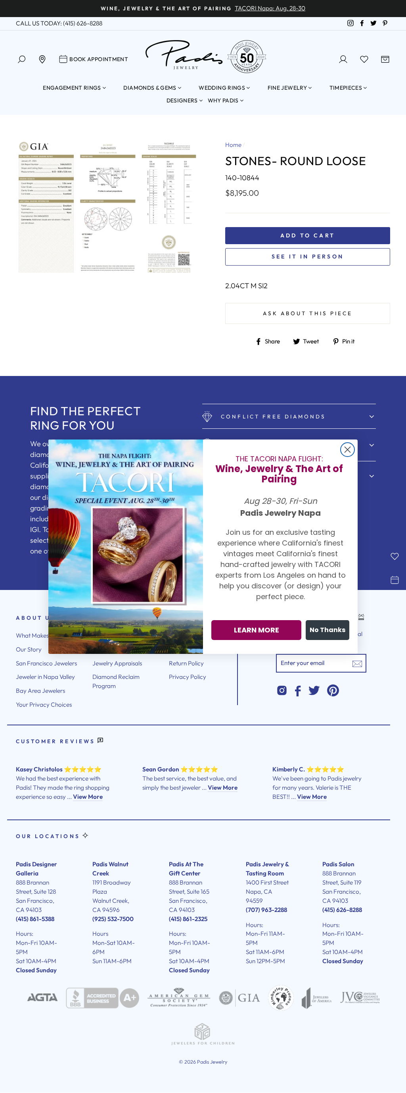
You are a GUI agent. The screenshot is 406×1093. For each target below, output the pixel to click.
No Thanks (327, 629)
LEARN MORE (256, 630)
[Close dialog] (347, 450)
